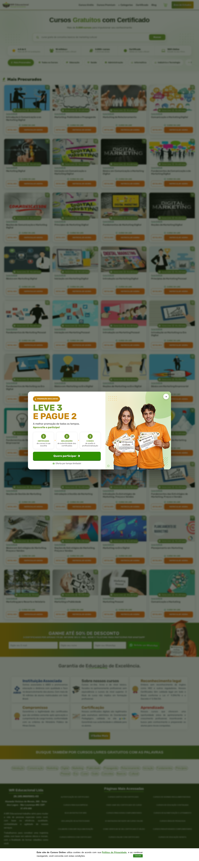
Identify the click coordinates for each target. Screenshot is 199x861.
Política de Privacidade (114, 852)
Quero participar (64, 456)
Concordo (138, 856)
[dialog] (99, 430)
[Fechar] (166, 396)
